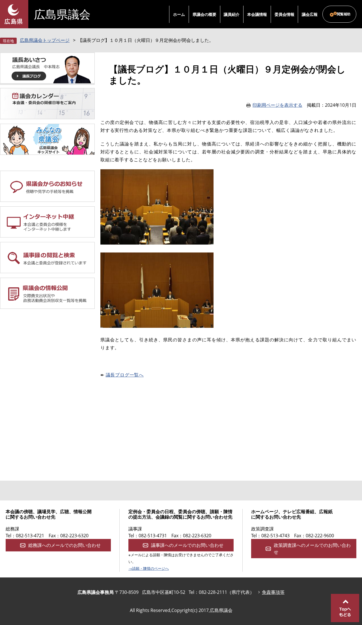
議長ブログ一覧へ (125, 375)
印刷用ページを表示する (277, 105)
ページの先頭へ (345, 608)
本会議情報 (257, 14)
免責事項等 (273, 592)
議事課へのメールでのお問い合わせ (187, 545)
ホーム (179, 14)
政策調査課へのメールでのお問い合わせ (312, 548)
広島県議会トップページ (45, 40)
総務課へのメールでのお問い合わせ (64, 545)
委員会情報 (284, 14)
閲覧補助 (343, 14)
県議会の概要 (204, 14)
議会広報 (310, 14)
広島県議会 (62, 14)
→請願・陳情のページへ (148, 568)
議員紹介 (232, 14)
